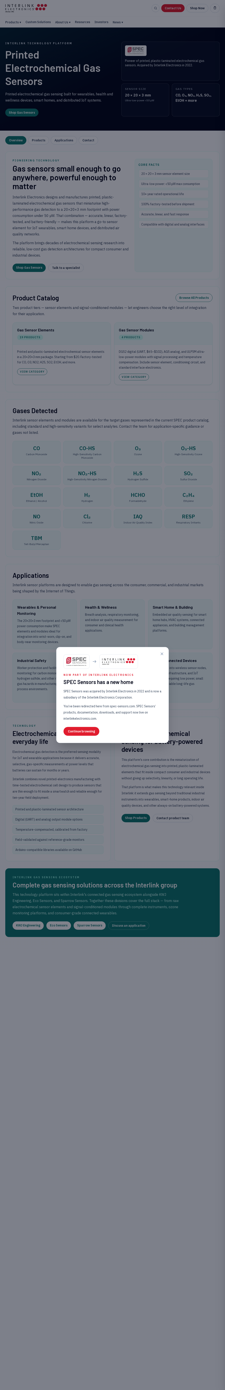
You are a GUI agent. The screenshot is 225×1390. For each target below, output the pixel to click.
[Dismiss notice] (162, 654)
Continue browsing (81, 731)
